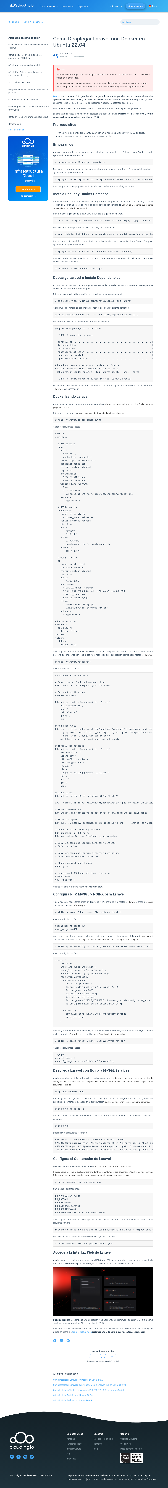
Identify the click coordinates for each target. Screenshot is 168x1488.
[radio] (95, 1356)
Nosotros (66, 6)
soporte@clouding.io (82, 1332)
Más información (16, 129)
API (68, 1453)
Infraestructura (74, 1448)
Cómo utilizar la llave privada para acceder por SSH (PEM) (25, 56)
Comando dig (14, 124)
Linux (26, 22)
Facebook (54, 1340)
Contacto (97, 1443)
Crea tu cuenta (135, 6)
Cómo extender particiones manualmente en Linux (28, 46)
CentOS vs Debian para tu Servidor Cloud (28, 117)
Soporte (82, 6)
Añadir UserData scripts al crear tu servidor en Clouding (25, 74)
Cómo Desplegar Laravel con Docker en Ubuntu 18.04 (78, 1379)
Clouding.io (13, 22)
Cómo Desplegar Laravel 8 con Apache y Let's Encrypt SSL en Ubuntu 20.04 (89, 1385)
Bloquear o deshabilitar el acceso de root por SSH (28, 91)
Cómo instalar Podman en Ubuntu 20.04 (72, 1400)
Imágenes (71, 1458)
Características (47, 6)
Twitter (61, 1340)
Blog (95, 1448)
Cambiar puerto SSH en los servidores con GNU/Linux (28, 108)
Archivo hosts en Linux (19, 82)
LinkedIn (68, 1340)
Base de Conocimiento (131, 1448)
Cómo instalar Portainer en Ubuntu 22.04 (73, 1395)
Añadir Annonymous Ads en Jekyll (24, 65)
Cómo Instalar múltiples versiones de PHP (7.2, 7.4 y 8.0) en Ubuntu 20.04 (88, 1390)
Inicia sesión (116, 6)
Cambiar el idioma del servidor (23, 99)
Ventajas (71, 1438)
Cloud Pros (125, 1443)
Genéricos (38, 22)
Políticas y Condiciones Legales (136, 1475)
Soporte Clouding (128, 1438)
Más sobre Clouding (103, 1438)
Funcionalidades (74, 1443)
